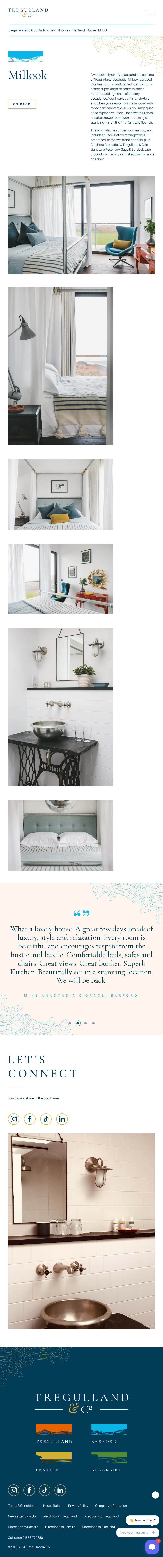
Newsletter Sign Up (22, 1516)
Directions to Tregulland (101, 1516)
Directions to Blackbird (98, 1527)
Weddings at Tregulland (60, 1516)
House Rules (52, 1505)
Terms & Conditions (22, 1505)
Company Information (111, 1505)
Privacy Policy (78, 1505)
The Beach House (83, 30)
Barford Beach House (53, 30)
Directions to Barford (23, 1527)
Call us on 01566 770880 (25, 1537)
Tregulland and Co (22, 30)
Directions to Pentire (60, 1527)
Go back (22, 104)
